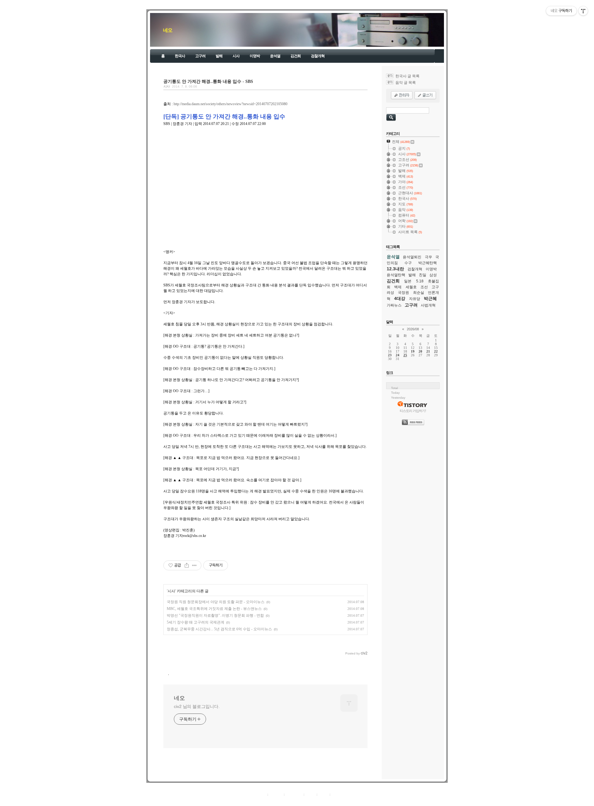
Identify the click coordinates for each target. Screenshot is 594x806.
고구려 (200, 56)
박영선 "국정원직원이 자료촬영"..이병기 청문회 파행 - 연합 (215, 615)
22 (436, 351)
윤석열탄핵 (396, 275)
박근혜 (430, 298)
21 (428, 351)
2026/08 (413, 329)
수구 (408, 263)
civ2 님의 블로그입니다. (197, 706)
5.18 (420, 281)
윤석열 (275, 56)
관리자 (323, 794)
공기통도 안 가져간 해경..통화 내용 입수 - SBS (208, 81)
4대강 (399, 298)
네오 (167, 30)
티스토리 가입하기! (413, 411)
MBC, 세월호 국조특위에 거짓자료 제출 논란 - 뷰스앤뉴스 (214, 609)
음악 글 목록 (405, 82)
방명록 (310, 794)
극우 (428, 257)
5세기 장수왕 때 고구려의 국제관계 (195, 622)
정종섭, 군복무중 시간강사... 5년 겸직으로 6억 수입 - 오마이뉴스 (219, 629)
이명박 (255, 56)
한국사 (180, 56)
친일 (422, 275)
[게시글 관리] (194, 565)
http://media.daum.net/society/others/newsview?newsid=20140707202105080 (230, 104)
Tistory (331, 801)
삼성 (433, 275)
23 (390, 355)
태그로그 (276, 794)
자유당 (414, 299)
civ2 (261, 801)
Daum (300, 801)
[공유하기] (187, 565)
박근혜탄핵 (427, 263)
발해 (219, 56)
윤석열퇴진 (412, 257)
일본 (407, 281)
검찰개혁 (318, 56)
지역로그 (259, 794)
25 (405, 355)
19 (413, 351)
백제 (398, 287)
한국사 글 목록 (407, 76)
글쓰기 (336, 794)
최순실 (418, 292)
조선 (424, 287)
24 (397, 355)
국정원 (403, 292)
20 (420, 351)
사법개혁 (428, 305)
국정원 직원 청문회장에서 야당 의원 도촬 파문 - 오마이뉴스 (216, 602)
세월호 (411, 287)
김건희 (296, 56)
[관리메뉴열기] (583, 10)
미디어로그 (294, 794)
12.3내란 (395, 268)
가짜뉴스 (394, 305)
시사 (236, 56)
